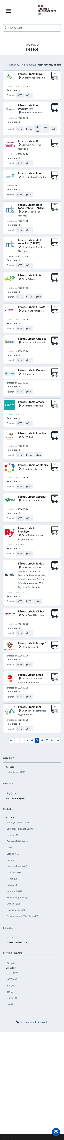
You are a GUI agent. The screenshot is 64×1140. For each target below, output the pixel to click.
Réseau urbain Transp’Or (32, 643)
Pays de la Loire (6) (16, 909)
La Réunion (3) (14, 872)
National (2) (12, 884)
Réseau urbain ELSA (30, 275)
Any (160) (11, 793)
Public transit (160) (16, 771)
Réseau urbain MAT (29, 707)
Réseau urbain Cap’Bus (32, 339)
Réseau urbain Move (30, 74)
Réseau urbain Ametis (31, 402)
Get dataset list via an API (33, 1022)
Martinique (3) (13, 878)
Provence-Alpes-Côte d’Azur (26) (22, 916)
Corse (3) (11, 847)
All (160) (11, 937)
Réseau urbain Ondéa (31, 370)
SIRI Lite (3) (12, 997)
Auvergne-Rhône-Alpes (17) (20, 822)
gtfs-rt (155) (12, 972)
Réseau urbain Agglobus (33, 465)
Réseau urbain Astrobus (32, 497)
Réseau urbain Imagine (32, 433)
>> (57, 740)
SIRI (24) (11, 985)
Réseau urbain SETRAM (31, 307)
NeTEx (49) (12, 979)
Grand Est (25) (13, 853)
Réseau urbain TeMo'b (31, 564)
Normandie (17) (14, 891)
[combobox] (32, 28)
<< (11, 740)
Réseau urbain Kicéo (30, 675)
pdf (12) (10, 991)
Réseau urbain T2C (29, 141)
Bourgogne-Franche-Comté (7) (21, 828)
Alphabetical (29, 64)
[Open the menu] (19, 10)
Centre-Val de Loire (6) (17, 841)
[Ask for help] (56, 1132)
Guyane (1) (12, 859)
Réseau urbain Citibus (31, 611)
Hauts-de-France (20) (17, 866)
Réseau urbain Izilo (29, 173)
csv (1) (10, 1004)
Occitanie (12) (13, 903)
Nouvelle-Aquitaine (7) (18, 897)
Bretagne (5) (13, 835)
